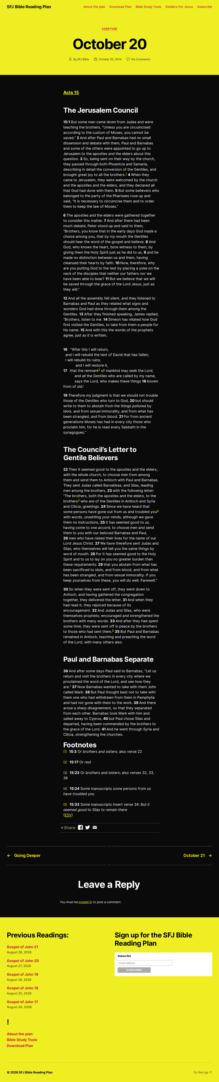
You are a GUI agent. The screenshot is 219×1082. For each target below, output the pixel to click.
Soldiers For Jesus (179, 7)
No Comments (140, 59)
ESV (68, 815)
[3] (65, 772)
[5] (65, 804)
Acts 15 (71, 92)
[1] (65, 751)
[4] (65, 788)
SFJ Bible (83, 59)
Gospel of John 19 (22, 974)
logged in (85, 902)
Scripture (109, 28)
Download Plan (120, 7)
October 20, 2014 (110, 59)
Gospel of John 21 (22, 947)
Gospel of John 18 (22, 988)
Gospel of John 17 (22, 1002)
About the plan (94, 7)
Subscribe (204, 7)
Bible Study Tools (148, 7)
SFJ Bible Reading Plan (29, 7)
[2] (65, 762)
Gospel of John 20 (23, 961)
